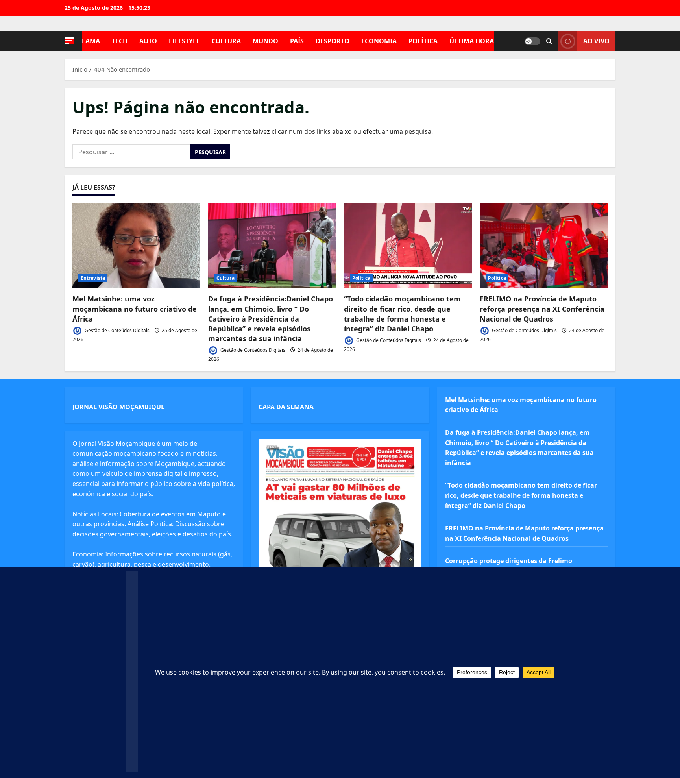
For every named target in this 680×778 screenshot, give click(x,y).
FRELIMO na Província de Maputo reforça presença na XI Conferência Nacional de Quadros (542, 308)
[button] (69, 40)
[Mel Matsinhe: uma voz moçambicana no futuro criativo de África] (136, 245)
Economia (379, 41)
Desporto (332, 41)
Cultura (226, 41)
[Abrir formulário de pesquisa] (549, 41)
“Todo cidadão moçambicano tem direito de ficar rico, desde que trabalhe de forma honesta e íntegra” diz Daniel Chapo (402, 313)
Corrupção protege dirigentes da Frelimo (508, 560)
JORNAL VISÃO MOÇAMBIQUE (118, 407)
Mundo (265, 41)
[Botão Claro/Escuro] (532, 41)
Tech (120, 41)
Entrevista (93, 278)
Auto (148, 41)
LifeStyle (184, 41)
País (297, 41)
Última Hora (471, 41)
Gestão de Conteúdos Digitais (116, 330)
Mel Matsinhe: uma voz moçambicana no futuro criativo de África (134, 308)
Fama (91, 41)
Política (423, 41)
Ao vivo (596, 41)
